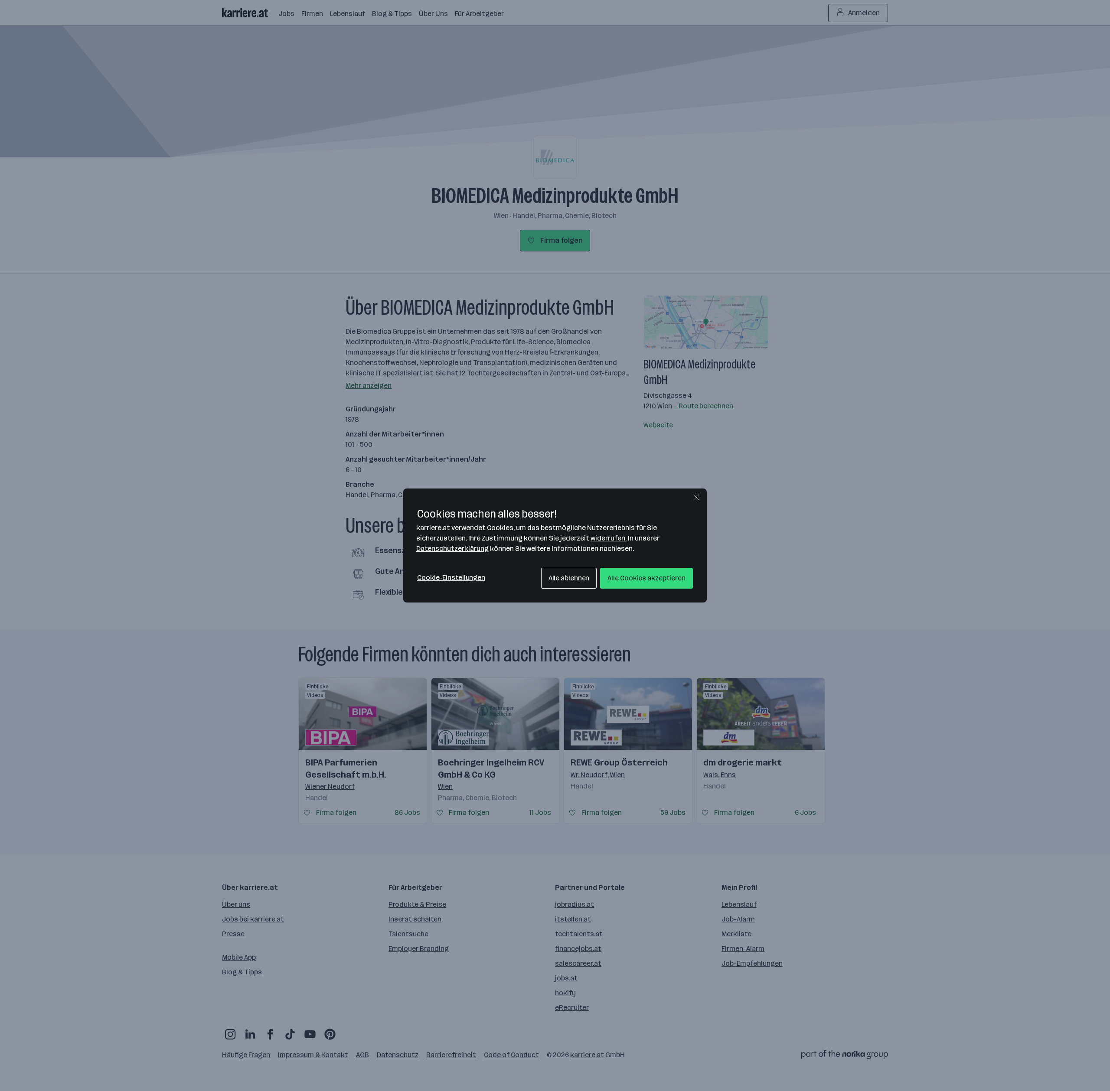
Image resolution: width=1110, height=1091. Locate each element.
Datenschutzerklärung (452, 548)
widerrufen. (609, 538)
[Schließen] (696, 497)
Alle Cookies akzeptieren (646, 578)
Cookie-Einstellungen (451, 577)
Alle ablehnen (569, 578)
